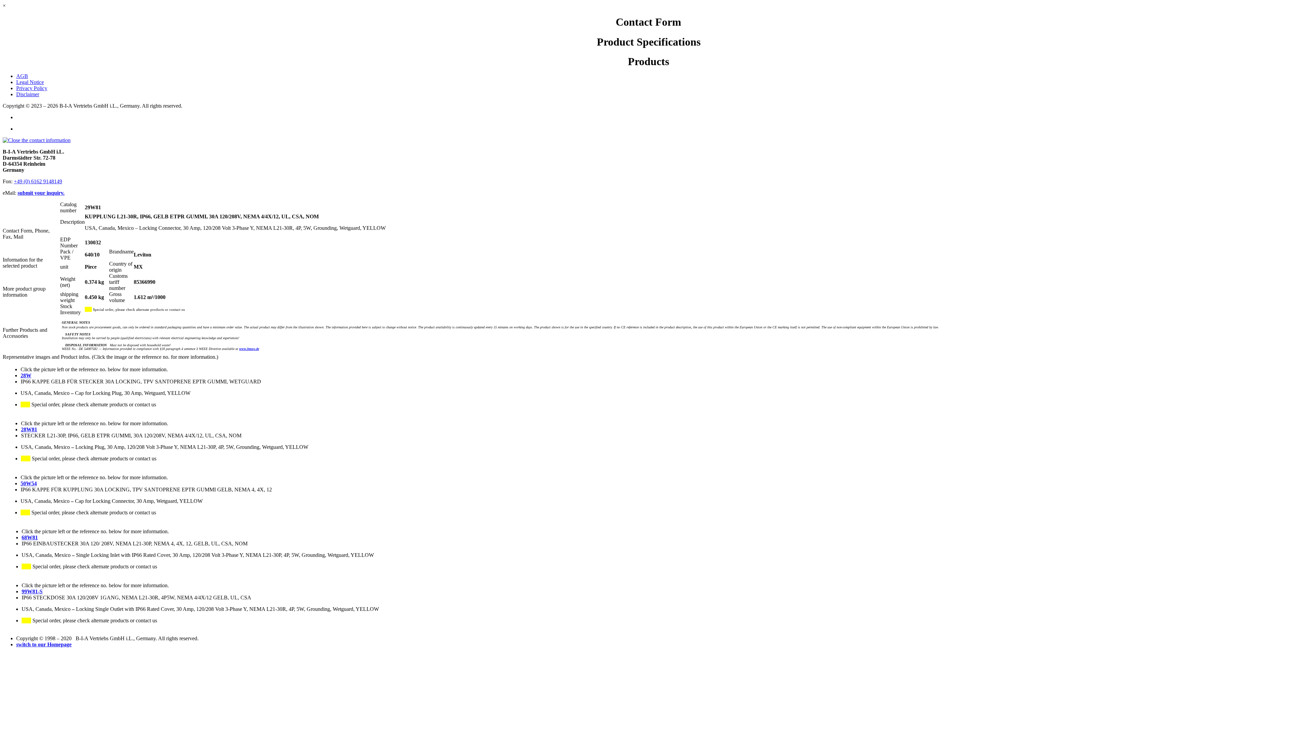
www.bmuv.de (249, 349)
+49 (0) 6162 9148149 (38, 181)
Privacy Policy (31, 88)
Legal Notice (30, 82)
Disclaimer (27, 94)
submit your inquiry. (41, 193)
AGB (22, 76)
